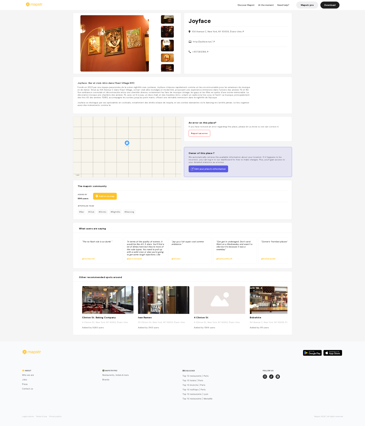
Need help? (283, 5)
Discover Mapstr (246, 5)
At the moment (266, 5)
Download (329, 5)
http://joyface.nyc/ (203, 41)
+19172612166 (199, 51)
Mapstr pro (307, 5)
